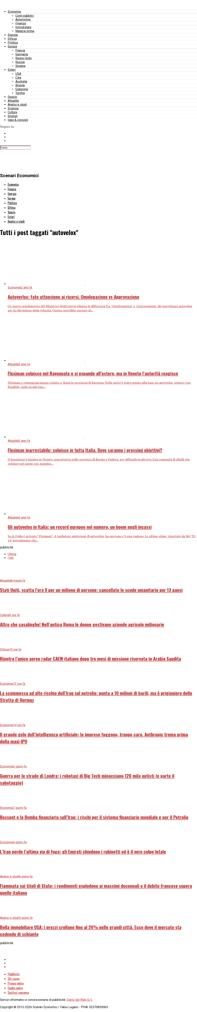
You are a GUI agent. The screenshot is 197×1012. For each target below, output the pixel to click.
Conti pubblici (24, 16)
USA (18, 74)
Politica (13, 42)
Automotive (23, 19)
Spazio (12, 97)
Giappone (21, 89)
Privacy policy (16, 983)
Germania (21, 54)
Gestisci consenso (18, 992)
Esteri (12, 70)
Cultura (12, 112)
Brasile (20, 85)
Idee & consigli (18, 120)
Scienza (13, 108)
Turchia (20, 93)
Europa (12, 46)
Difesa (12, 39)
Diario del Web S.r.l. (79, 1000)
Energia (13, 35)
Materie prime (24, 31)
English (13, 116)
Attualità (13, 101)
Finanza (20, 23)
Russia (20, 62)
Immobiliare (23, 27)
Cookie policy (15, 988)
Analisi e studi (17, 104)
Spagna (20, 66)
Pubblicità (13, 974)
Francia (20, 50)
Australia (21, 81)
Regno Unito (23, 58)
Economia (14, 11)
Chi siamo (13, 978)
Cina (18, 77)
